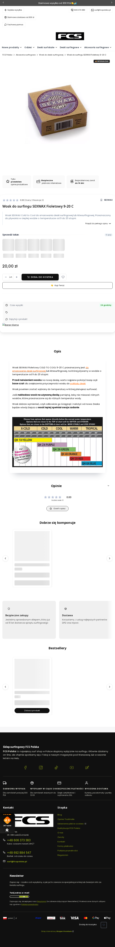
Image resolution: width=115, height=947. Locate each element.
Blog (60, 814)
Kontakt (61, 841)
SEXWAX (108, 200)
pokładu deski (78, 383)
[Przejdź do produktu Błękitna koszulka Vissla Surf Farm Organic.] (32, 682)
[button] (63, 277)
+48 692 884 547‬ (19, 853)
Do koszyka (32, 582)
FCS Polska (7, 55)
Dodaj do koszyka (42, 277)
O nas (60, 832)
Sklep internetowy (56, 931)
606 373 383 (79, 10)
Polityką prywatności (29, 904)
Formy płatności (65, 846)
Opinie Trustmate (66, 819)
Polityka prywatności (68, 850)
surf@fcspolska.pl (102, 10)
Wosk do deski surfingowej (51, 55)
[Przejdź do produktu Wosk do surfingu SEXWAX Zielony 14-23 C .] (32, 554)
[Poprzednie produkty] (5, 558)
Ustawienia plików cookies (71, 823)
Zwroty (61, 837)
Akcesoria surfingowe (25, 55)
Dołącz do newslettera (23, 896)
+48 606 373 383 (19, 840)
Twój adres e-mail (19, 892)
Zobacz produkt (32, 710)
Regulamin (63, 855)
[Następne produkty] (110, 558)
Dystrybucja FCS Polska (69, 828)
